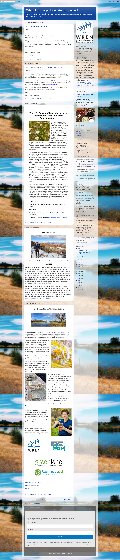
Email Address (31, 522)
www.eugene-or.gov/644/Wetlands (57, 217)
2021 (79, 259)
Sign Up (60, 536)
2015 (79, 273)
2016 (79, 271)
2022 (79, 248)
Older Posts (67, 499)
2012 (79, 280)
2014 (79, 276)
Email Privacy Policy (68, 544)
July (80, 256)
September (82, 250)
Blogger (70, 553)
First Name (30, 529)
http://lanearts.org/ (30, 489)
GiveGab (78, 135)
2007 (79, 292)
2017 (79, 269)
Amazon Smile (80, 128)
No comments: (47, 59)
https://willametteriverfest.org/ (33, 482)
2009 (79, 287)
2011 (79, 282)
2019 (79, 264)
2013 (79, 278)
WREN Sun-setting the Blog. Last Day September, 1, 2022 (45, 67)
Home (44, 499)
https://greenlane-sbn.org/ (32, 485)
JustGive (78, 133)
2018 (79, 266)
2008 (79, 289)
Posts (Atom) (36, 503)
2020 (79, 262)
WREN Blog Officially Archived (36, 26)
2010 (79, 285)
